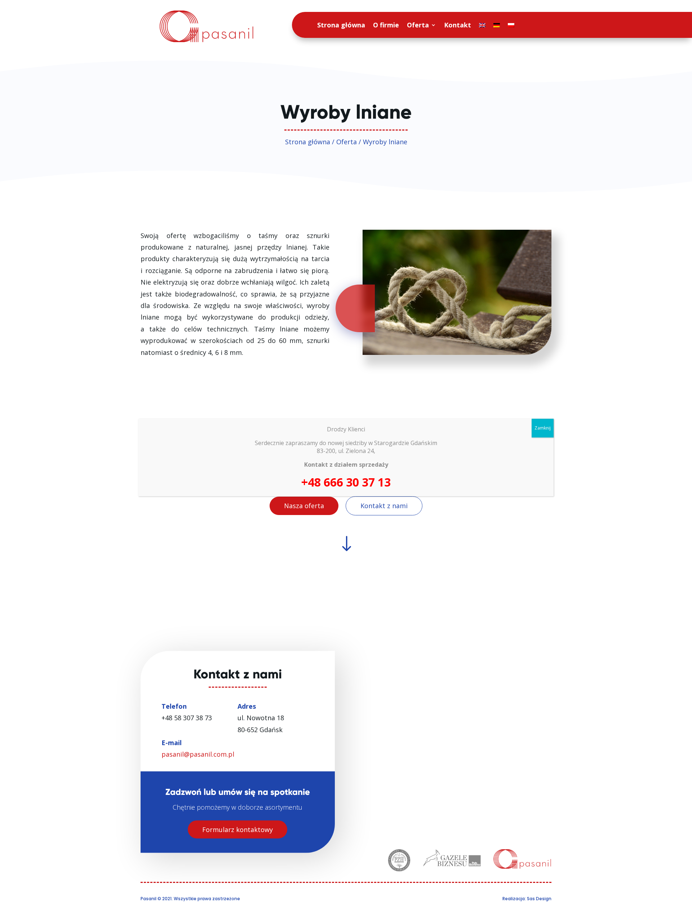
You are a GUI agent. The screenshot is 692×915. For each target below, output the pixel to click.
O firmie (386, 25)
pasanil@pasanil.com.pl (197, 754)
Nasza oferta (304, 505)
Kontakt (457, 25)
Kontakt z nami (384, 505)
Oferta (418, 25)
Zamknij (542, 428)
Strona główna (341, 25)
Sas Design (539, 899)
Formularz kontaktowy (237, 829)
